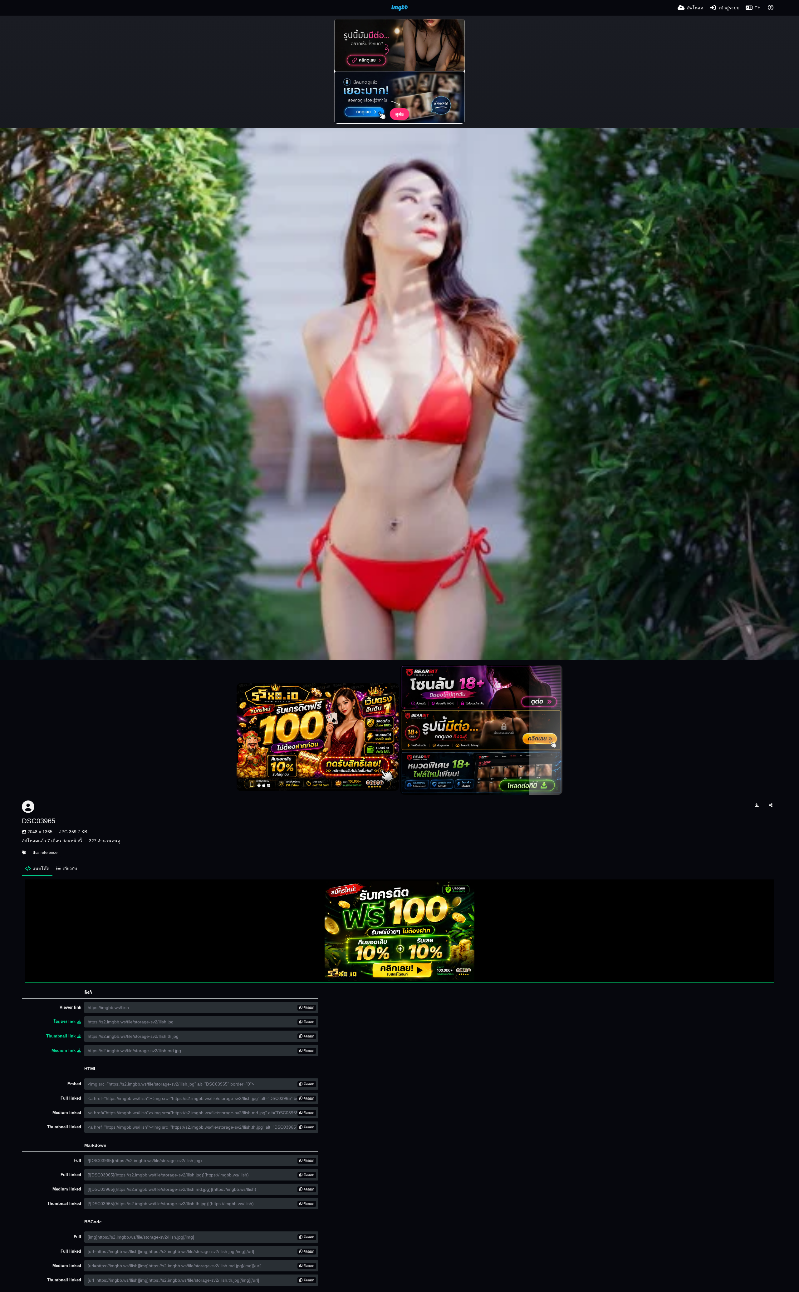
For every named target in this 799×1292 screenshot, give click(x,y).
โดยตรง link (64, 1021)
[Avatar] (28, 806)
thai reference (45, 852)
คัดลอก (308, 1007)
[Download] (757, 805)
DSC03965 (38, 821)
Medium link (63, 1050)
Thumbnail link (61, 1036)
